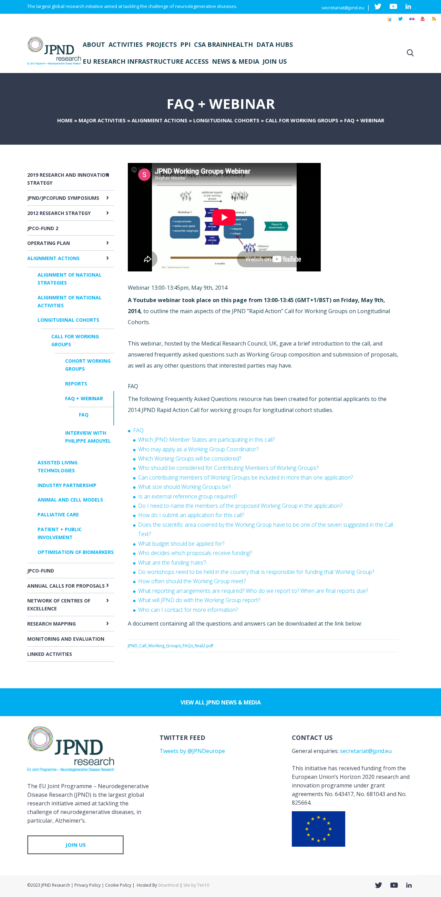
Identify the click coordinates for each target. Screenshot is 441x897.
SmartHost (168, 885)
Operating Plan (48, 243)
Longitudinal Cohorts (226, 120)
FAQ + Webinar (84, 398)
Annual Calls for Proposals (66, 585)
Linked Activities (49, 654)
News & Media (235, 61)
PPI (185, 44)
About (94, 44)
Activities (126, 44)
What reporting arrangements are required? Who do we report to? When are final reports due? (253, 591)
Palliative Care (58, 514)
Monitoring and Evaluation (65, 639)
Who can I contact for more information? (188, 610)
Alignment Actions (159, 120)
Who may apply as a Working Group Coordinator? (198, 449)
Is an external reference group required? (187, 496)
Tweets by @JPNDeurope (192, 751)
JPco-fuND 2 (42, 228)
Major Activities (102, 120)
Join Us (275, 61)
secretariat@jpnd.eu (342, 7)
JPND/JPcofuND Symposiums (63, 198)
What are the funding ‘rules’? (172, 562)
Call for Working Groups (301, 120)
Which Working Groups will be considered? (189, 458)
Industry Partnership (67, 485)
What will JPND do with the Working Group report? (199, 600)
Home (65, 120)
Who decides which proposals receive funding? (195, 553)
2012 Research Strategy (59, 213)
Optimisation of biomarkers (76, 552)
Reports (76, 383)
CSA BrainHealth (223, 44)
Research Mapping (51, 623)
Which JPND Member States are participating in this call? (206, 439)
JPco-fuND (40, 570)
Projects (161, 44)
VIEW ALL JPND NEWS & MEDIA (221, 702)
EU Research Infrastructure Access (145, 61)
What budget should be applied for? (181, 543)
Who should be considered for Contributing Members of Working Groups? (228, 468)
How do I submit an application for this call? (191, 515)
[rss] (434, 22)
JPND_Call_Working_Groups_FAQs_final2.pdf (170, 646)
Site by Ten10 (196, 885)
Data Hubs (274, 44)
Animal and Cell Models (70, 499)
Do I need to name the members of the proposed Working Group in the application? (240, 505)
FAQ (84, 414)
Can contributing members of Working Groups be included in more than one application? (245, 477)
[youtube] (423, 22)
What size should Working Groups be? (184, 487)
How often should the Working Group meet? (192, 581)
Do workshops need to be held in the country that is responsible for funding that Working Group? (256, 572)
